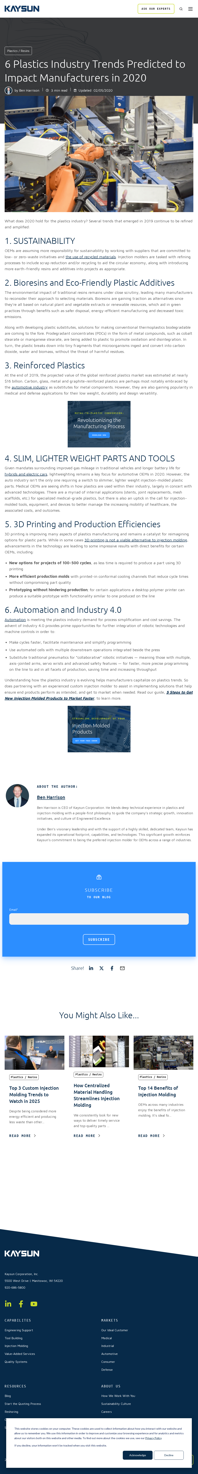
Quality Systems (16, 1361)
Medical (106, 1338)
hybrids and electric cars (26, 474)
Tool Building (13, 1338)
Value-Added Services (20, 1353)
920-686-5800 (15, 1287)
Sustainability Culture (116, 1403)
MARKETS (109, 1320)
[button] (181, 9)
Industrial (107, 1346)
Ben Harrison (29, 90)
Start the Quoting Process (23, 1403)
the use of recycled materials (91, 257)
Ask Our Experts (156, 8)
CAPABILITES (18, 1320)
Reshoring (11, 1411)
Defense (107, 1369)
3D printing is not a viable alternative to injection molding (135, 540)
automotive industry (30, 387)
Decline (168, 1455)
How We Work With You (118, 1395)
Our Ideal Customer (114, 1330)
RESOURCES (15, 1386)
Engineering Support (19, 1330)
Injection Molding (16, 1346)
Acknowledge (137, 1455)
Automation (15, 619)
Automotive (109, 1353)
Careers (106, 1411)
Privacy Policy (153, 1438)
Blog (8, 1395)
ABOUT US (111, 1386)
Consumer (108, 1361)
